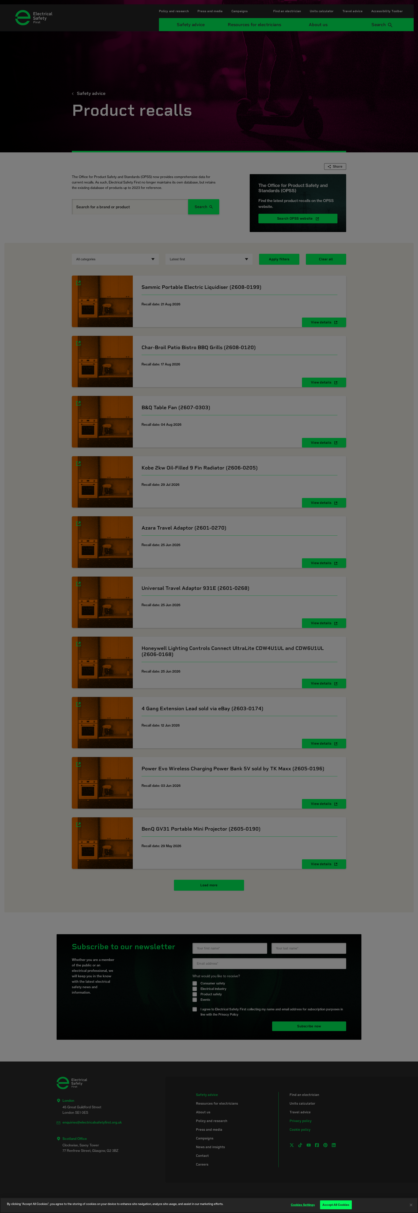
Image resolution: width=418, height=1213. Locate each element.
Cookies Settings (303, 1204)
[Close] (411, 1205)
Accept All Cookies (335, 1204)
